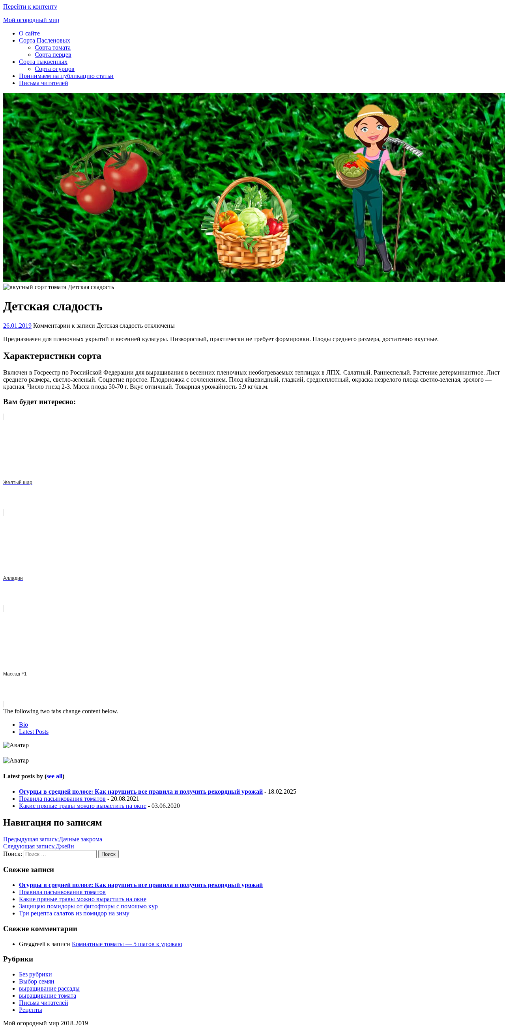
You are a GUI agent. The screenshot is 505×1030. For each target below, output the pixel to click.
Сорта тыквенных (43, 61)
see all (54, 776)
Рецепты (30, 1009)
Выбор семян (36, 981)
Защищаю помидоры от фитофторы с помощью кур (88, 906)
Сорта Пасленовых (44, 40)
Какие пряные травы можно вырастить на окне (82, 805)
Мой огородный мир (31, 20)
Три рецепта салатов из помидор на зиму (74, 913)
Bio (23, 724)
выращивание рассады (49, 988)
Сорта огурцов (55, 68)
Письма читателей (43, 83)
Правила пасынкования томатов (62, 798)
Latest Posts (34, 731)
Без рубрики (35, 974)
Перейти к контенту (30, 6)
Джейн (38, 846)
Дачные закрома (52, 839)
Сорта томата (53, 47)
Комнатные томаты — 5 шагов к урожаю (127, 944)
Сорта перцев (53, 54)
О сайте (29, 33)
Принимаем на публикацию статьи (66, 75)
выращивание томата (47, 995)
